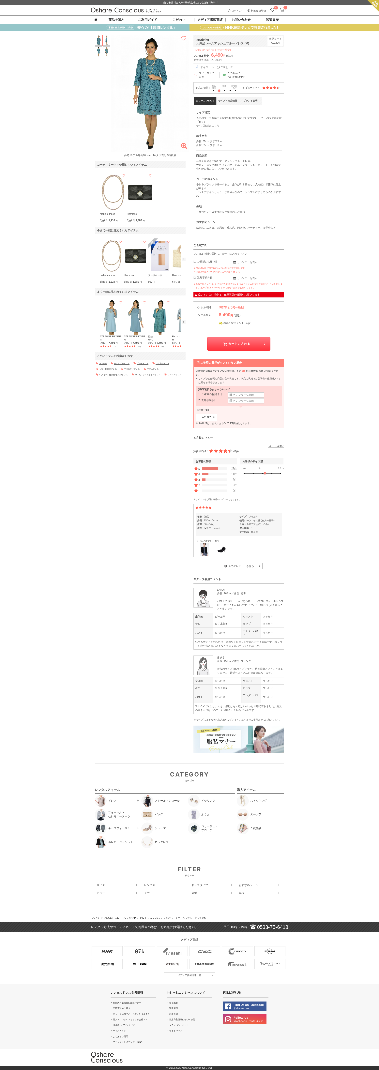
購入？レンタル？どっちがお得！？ (130, 1019)
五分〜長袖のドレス (108, 369)
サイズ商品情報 (227, 100)
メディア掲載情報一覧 (189, 975)
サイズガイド (119, 1031)
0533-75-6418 (272, 927)
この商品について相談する (236, 75)
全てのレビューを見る (241, 566)
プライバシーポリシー (180, 1025)
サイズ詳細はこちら (207, 125)
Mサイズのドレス (121, 363)
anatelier (202, 39)
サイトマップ (175, 1031)
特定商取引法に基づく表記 (182, 1019)
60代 (206, 516)
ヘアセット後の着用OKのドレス (113, 375)
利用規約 (173, 1014)
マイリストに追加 (206, 75)
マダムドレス (153, 369)
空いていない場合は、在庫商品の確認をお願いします (229, 294)
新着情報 (173, 1008)
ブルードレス (142, 363)
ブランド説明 (250, 100)
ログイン (236, 10)
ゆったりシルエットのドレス (147, 375)
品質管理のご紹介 (121, 1008)
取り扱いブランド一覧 (124, 1025)
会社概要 (173, 1003)
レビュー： (251, 87)
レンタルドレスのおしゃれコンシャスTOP (113, 918)
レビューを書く (276, 446)
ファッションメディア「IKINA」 (128, 1042)
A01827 (208, 417)
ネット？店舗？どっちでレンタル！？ (131, 1014)
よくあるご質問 (120, 1036)
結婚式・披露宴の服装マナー (127, 1003)
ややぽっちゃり (212, 528)
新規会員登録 (258, 10)
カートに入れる (238, 343)
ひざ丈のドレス (162, 363)
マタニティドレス (132, 369)
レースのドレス (174, 375)
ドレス (143, 918)
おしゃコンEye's (205, 100)
